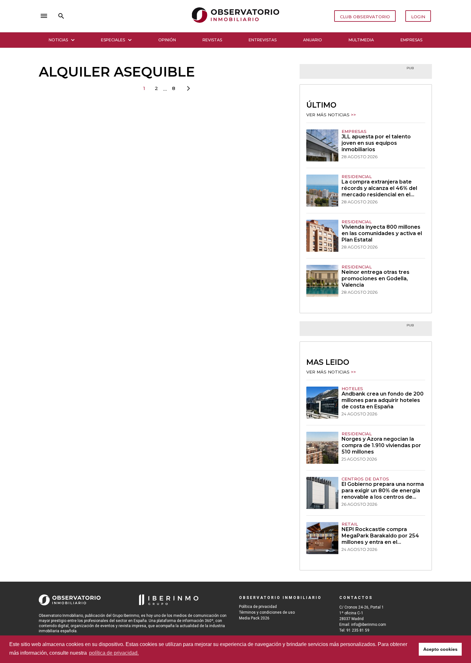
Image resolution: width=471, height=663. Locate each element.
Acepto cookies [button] (440, 649)
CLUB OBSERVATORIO (365, 16)
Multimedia (361, 39)
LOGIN (418, 16)
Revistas (212, 39)
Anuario (312, 39)
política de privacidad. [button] (114, 653)
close (128, 16)
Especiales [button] (113, 39)
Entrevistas (263, 39)
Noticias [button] (58, 39)
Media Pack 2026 (254, 618)
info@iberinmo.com (368, 624)
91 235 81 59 (357, 630)
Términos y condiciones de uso (267, 612)
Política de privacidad (258, 606)
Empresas (411, 39)
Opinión (167, 39)
